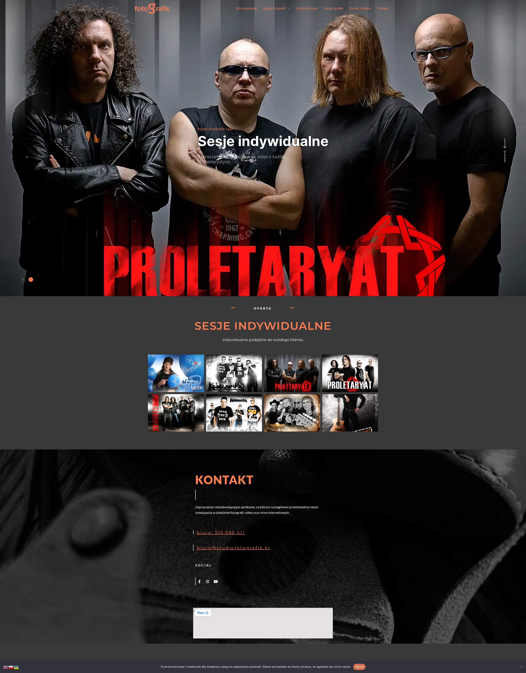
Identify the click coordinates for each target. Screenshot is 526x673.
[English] (5, 667)
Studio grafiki (333, 8)
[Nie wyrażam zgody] (521, 667)
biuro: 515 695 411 (221, 532)
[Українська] (16, 667)
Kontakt (382, 8)
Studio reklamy (360, 8)
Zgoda (359, 666)
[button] (288, 8)
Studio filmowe (307, 8)
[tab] (23, 279)
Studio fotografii (274, 8)
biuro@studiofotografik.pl (233, 547)
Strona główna (245, 8)
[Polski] (11, 667)
